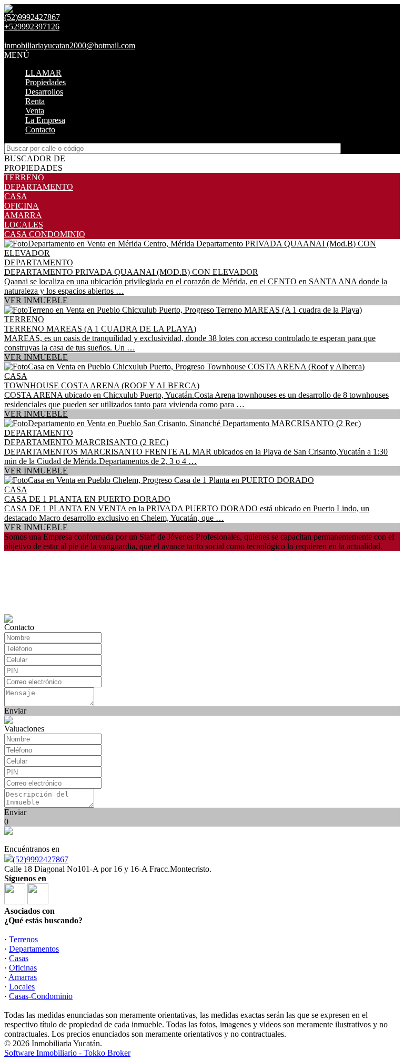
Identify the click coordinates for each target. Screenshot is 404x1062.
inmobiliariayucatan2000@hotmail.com (69, 45)
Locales (22, 986)
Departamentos (34, 948)
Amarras (22, 977)
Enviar (15, 710)
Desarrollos (44, 91)
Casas (18, 958)
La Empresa (45, 120)
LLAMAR (43, 72)
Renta (35, 101)
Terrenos (23, 939)
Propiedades (45, 82)
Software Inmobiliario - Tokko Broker (67, 1052)
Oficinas (23, 967)
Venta (34, 110)
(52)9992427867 (40, 859)
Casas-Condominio (41, 996)
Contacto (40, 129)
